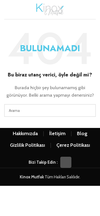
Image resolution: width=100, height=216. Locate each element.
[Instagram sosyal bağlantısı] (65, 162)
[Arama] (94, 9)
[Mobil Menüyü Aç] (6, 9)
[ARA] (89, 110)
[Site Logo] (50, 9)
